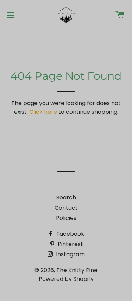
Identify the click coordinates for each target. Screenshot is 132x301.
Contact (66, 208)
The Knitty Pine (77, 270)
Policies (66, 218)
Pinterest (69, 244)
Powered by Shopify (66, 279)
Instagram (70, 254)
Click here (43, 112)
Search (66, 198)
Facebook (69, 234)
